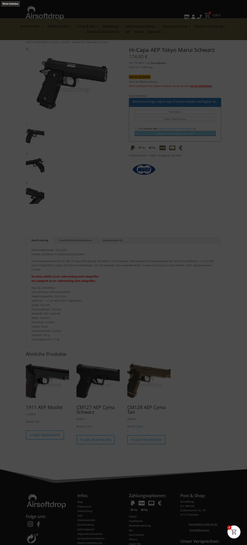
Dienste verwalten (229, 538)
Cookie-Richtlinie (14, 538)
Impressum (44, 538)
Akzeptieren (124, 528)
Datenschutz (30, 538)
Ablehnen (172, 528)
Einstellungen (218, 528)
